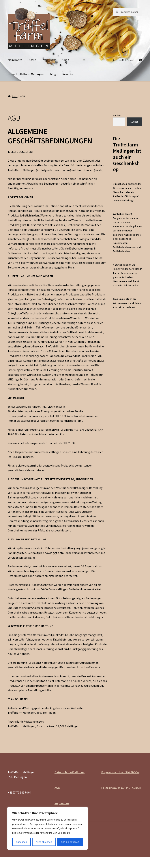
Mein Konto (15, 60)
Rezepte (67, 74)
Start (14, 96)
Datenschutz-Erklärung (70, 772)
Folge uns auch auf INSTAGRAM (121, 788)
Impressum (62, 803)
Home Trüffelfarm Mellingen (26, 74)
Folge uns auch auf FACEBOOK (120, 772)
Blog (53, 74)
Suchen (117, 115)
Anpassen (21, 842)
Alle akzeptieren (70, 842)
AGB (57, 788)
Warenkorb (49, 60)
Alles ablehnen (44, 842)
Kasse (32, 60)
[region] (47, 828)
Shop (66, 60)
